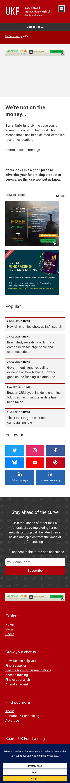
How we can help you (20, 661)
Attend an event (16, 684)
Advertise (59, 196)
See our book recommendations (28, 670)
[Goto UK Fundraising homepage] (34, 11)
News (9, 624)
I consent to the (37, 552)
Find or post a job (17, 679)
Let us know (51, 179)
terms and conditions (49, 552)
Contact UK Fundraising (22, 716)
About (9, 711)
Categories (33, 27)
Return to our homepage (22, 149)
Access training (16, 675)
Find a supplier (15, 665)
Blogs (9, 629)
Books (9, 634)
